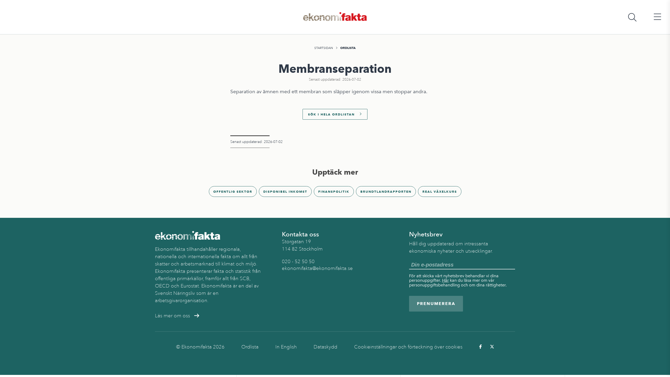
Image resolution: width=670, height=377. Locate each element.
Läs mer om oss (172, 316)
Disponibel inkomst (285, 191)
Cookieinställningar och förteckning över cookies (408, 347)
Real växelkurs (439, 191)
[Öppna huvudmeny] (657, 17)
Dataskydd (325, 347)
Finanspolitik (333, 191)
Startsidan (323, 48)
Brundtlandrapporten (385, 191)
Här (445, 280)
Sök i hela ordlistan (331, 114)
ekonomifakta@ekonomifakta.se (317, 268)
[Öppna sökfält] (632, 17)
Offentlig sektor (232, 191)
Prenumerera (436, 303)
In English (286, 347)
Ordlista (348, 48)
